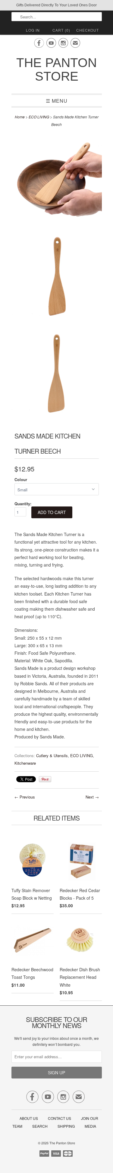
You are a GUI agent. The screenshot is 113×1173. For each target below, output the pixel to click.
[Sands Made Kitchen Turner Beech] (56, 180)
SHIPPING (66, 1126)
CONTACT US (59, 1118)
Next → (92, 797)
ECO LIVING (39, 116)
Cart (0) (61, 30)
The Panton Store (56, 69)
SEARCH (40, 1126)
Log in (33, 30)
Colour (20, 479)
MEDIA (90, 1126)
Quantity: (22, 503)
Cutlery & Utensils (52, 755)
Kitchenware (25, 763)
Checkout (87, 30)
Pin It (45, 779)
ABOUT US (29, 1118)
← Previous (24, 797)
